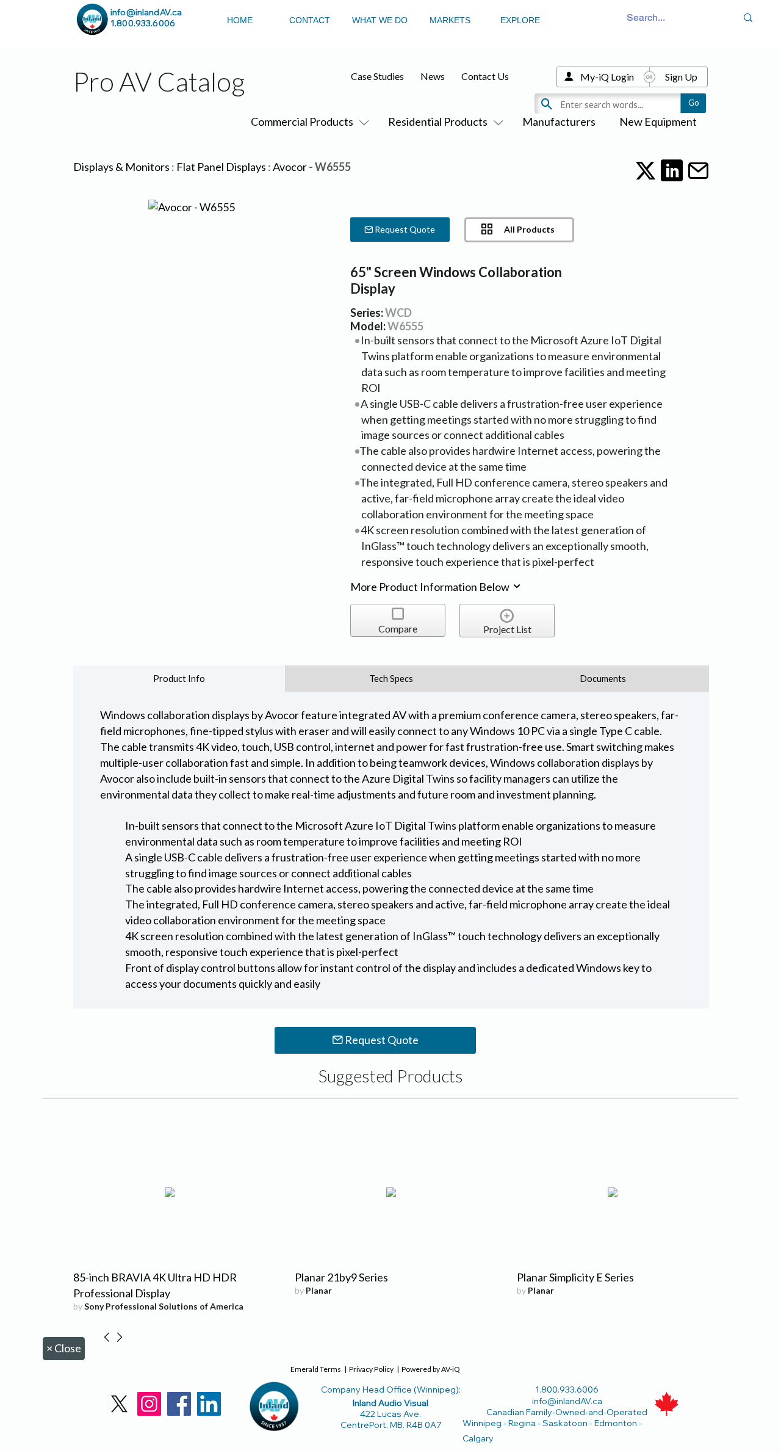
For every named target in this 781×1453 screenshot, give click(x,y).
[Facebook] (179, 1404)
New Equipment (658, 121)
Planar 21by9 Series (341, 1277)
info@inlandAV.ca (146, 12)
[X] (119, 1404)
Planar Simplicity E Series (575, 1277)
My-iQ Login (607, 76)
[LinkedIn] (209, 1404)
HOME (240, 20)
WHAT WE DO (380, 20)
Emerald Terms (315, 1369)
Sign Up (681, 76)
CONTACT (309, 20)
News (432, 76)
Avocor (290, 166)
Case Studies (377, 76)
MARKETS (450, 20)
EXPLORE (520, 20)
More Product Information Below (430, 586)
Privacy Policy (371, 1369)
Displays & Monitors (121, 166)
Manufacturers (559, 121)
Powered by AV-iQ (430, 1369)
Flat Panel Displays (221, 166)
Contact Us (485, 76)
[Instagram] (149, 1404)
